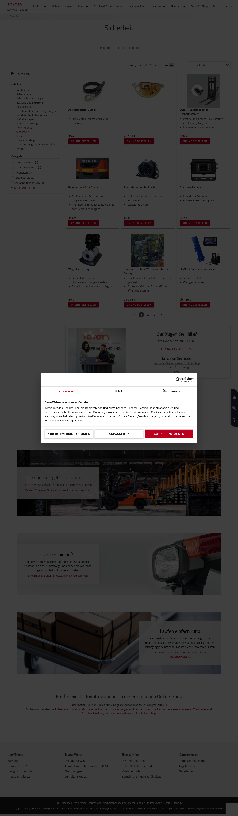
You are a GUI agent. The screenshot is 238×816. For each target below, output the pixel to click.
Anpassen (117, 433)
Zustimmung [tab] (67, 390)
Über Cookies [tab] (171, 390)
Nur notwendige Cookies (69, 433)
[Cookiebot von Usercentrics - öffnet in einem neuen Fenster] (178, 379)
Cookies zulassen (169, 433)
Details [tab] (119, 390)
